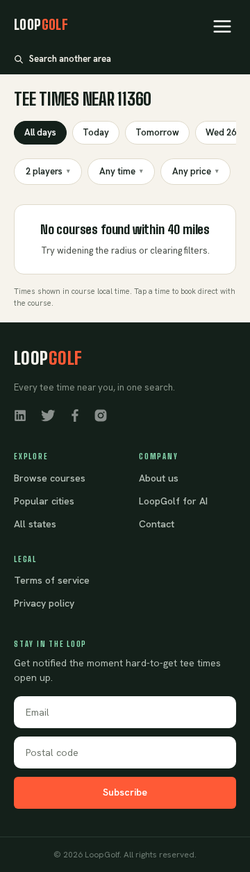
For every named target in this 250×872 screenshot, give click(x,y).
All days (40, 132)
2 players (48, 171)
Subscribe (125, 792)
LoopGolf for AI (173, 501)
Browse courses (49, 478)
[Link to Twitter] (48, 414)
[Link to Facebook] (75, 414)
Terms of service (52, 580)
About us (158, 478)
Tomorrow (157, 132)
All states (35, 524)
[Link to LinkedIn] (20, 414)
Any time (121, 171)
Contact (156, 524)
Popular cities (44, 501)
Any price (195, 171)
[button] (222, 26)
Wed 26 (221, 132)
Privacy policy (44, 603)
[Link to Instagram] (100, 414)
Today (96, 132)
